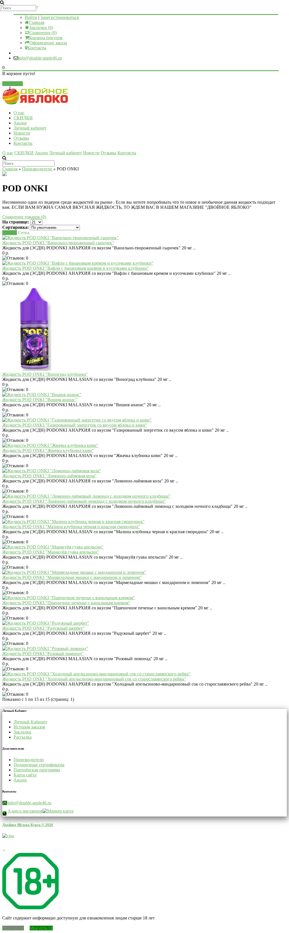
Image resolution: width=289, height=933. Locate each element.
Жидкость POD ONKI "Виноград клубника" (45, 374)
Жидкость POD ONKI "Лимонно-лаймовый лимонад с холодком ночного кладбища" (84, 501)
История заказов (29, 727)
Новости (22, 133)
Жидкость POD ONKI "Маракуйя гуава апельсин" (50, 552)
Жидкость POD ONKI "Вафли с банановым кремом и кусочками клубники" (75, 268)
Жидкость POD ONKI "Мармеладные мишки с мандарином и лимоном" (72, 577)
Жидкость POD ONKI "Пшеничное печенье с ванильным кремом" (66, 602)
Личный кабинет (30, 128)
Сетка (23, 232)
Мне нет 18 (13, 928)
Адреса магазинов (25, 811)
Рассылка (23, 737)
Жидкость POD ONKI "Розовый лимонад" (43, 653)
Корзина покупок (46, 37)
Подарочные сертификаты (39, 764)
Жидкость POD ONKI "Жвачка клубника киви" (48, 450)
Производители (37, 168)
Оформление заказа (48, 42)
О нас (19, 112)
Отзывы (21, 138)
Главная (36, 22)
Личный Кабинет (30, 721)
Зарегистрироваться (59, 17)
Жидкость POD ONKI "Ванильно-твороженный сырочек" (58, 242)
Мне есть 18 (41, 928)
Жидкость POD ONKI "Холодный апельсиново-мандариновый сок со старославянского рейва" (94, 679)
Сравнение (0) (43, 32)
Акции (20, 122)
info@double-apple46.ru (40, 58)
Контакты (36, 47)
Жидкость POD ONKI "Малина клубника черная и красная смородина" (71, 526)
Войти (31, 17)
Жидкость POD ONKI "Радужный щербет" (43, 628)
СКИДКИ (23, 117)
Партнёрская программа (37, 769)
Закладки (22, 732)
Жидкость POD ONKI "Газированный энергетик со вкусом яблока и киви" (74, 425)
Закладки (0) (41, 27)
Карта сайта (25, 774)
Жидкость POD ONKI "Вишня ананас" (39, 399)
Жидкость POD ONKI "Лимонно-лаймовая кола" (49, 475)
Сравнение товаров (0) (24, 216)
